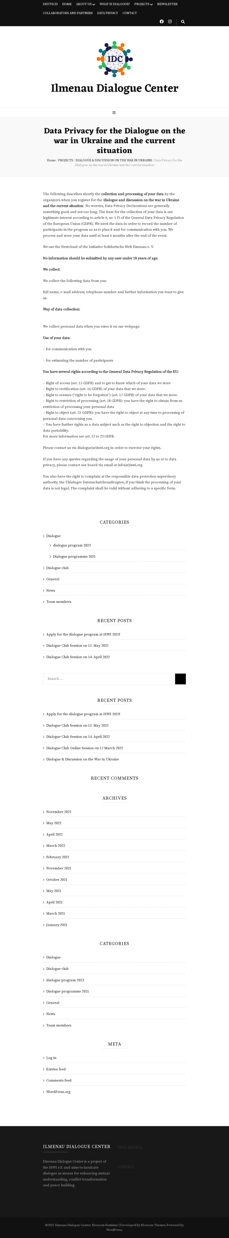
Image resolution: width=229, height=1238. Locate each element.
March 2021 (55, 913)
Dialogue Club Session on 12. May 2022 (77, 645)
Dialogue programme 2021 (74, 556)
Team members (58, 602)
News (50, 590)
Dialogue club (57, 568)
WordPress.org (58, 1092)
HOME (67, 4)
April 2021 (54, 902)
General (52, 579)
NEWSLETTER (167, 4)
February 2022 (57, 857)
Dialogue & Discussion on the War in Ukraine (82, 759)
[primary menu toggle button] (114, 113)
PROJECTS (141, 4)
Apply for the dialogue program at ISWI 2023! (83, 634)
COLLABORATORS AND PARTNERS (68, 13)
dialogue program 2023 (72, 545)
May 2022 (53, 823)
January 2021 (56, 925)
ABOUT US (84, 4)
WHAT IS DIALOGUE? (115, 4)
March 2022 (55, 845)
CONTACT (130, 13)
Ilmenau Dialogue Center (114, 89)
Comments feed (59, 1080)
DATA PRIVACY (107, 13)
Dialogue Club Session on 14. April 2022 (78, 657)
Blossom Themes (153, 1225)
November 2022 (58, 812)
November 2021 (58, 868)
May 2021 (53, 891)
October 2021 (56, 879)
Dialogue (53, 536)
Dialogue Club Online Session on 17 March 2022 (84, 748)
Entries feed (56, 1069)
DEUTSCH (50, 4)
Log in (51, 1058)
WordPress (114, 1230)
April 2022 (54, 834)
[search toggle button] (183, 22)
